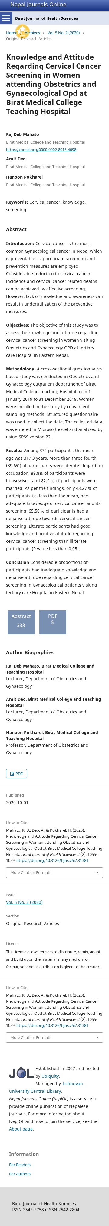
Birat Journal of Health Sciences (46, 18)
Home (11, 32)
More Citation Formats (30, 872)
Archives (32, 32)
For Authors (20, 1173)
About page (21, 1129)
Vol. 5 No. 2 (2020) (64, 32)
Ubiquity (50, 1076)
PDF (19, 773)
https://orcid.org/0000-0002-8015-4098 (41, 149)
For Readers (20, 1164)
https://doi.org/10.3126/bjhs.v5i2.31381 (52, 860)
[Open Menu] (6, 18)
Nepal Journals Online (38, 4)
